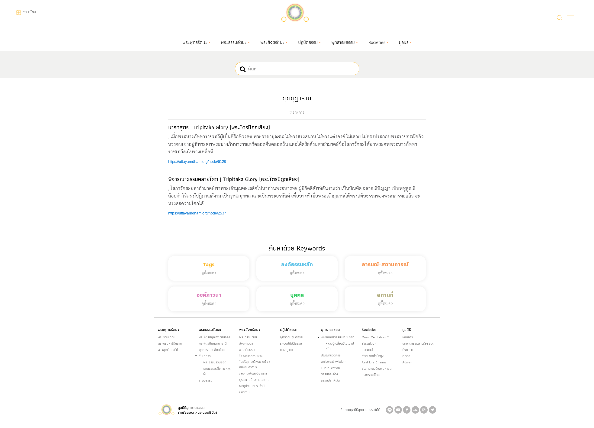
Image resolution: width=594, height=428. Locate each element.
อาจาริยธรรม (247, 349)
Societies (376, 42)
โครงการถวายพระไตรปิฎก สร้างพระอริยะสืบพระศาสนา (254, 361)
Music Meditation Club (377, 337)
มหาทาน (244, 392)
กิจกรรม (407, 349)
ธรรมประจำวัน (330, 380)
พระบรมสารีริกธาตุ (170, 343)
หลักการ (407, 337)
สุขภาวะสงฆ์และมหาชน (376, 368)
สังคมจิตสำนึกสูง (373, 356)
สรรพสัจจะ (369, 343)
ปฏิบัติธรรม (308, 42)
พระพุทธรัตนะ (195, 42)
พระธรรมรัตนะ (234, 42)
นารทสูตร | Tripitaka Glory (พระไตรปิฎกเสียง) (219, 127)
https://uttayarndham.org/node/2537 (197, 213)
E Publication (330, 368)
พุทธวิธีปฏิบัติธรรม (292, 337)
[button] (570, 18)
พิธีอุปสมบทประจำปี (252, 386)
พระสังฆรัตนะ (272, 42)
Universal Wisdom (333, 361)
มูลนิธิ (404, 42)
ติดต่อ (406, 356)
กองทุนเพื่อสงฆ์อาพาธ (253, 373)
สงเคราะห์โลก (371, 375)
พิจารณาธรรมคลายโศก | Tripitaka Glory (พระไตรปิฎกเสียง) (233, 179)
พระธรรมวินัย (248, 337)
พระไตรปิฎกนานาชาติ (213, 343)
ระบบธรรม (206, 380)
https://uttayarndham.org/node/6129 (197, 162)
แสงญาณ (286, 349)
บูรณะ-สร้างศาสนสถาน (254, 379)
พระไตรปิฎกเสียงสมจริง (214, 337)
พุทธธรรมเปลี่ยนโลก (212, 349)
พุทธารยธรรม (343, 42)
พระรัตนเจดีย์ (166, 337)
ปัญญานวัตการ (331, 355)
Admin (407, 362)
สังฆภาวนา (246, 343)
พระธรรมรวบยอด (214, 362)
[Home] (295, 12)
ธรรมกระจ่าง (329, 374)
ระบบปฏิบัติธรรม (291, 343)
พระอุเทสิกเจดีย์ (168, 349)
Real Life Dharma (374, 362)
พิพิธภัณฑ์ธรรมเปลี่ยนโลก (337, 337)
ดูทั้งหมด (208, 272)
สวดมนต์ (367, 349)
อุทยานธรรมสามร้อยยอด (418, 343)
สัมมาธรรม (206, 356)
